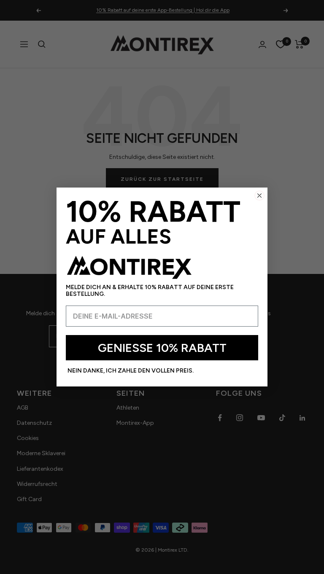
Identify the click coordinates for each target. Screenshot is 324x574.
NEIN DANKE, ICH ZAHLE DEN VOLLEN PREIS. (131, 370)
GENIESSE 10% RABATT (162, 348)
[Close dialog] (259, 195)
